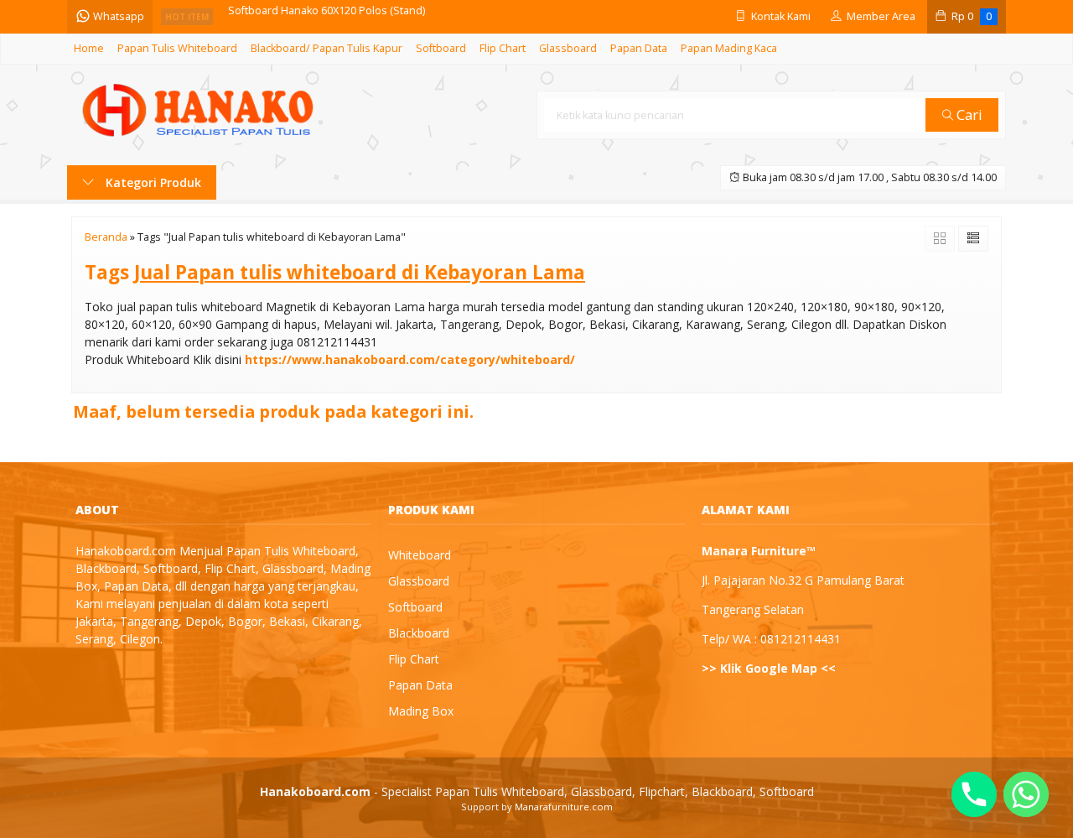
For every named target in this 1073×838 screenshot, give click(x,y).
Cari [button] (967, 114)
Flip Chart (502, 48)
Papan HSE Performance (289, 16)
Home (89, 48)
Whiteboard (419, 555)
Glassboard (568, 48)
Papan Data (638, 48)
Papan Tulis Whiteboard (177, 48)
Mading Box (421, 711)
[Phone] (974, 794)
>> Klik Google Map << (769, 668)
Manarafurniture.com (564, 806)
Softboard (441, 48)
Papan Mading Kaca (729, 48)
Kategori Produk (151, 182)
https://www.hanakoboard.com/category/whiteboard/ (410, 359)
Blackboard (418, 633)
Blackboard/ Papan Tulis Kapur (326, 48)
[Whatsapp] (1026, 794)
